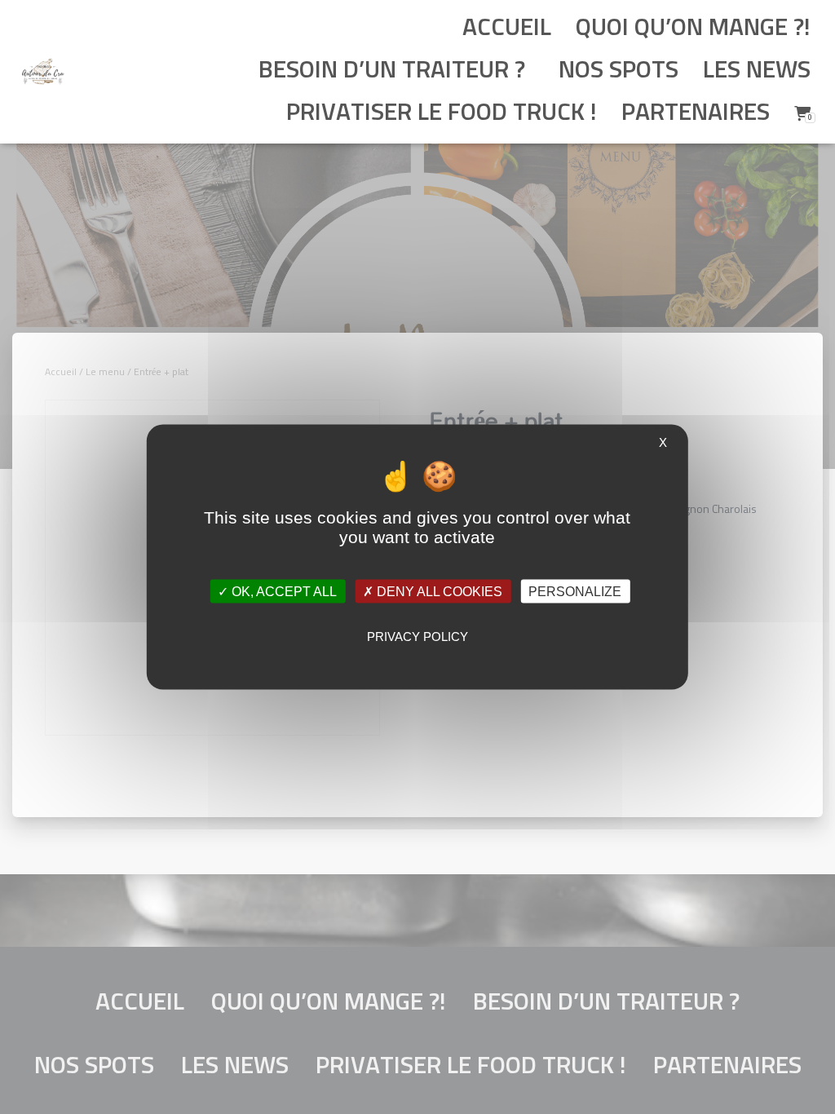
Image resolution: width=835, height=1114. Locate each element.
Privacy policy (417, 636)
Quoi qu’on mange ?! (693, 28)
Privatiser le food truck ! (439, 113)
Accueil (506, 28)
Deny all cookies (437, 591)
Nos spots (615, 71)
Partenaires (695, 113)
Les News (757, 71)
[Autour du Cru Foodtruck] (43, 71)
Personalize (574, 591)
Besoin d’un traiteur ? (391, 71)
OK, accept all (282, 591)
